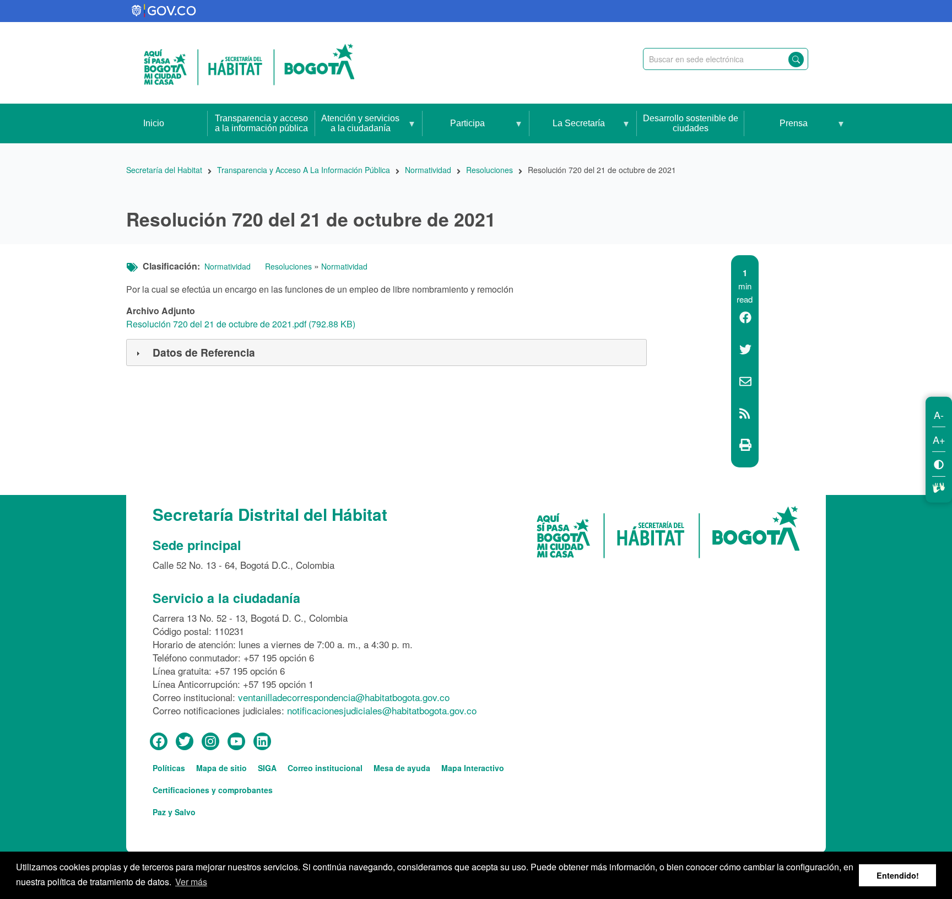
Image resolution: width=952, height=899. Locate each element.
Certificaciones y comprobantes (213, 789)
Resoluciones (288, 266)
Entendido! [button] (898, 875)
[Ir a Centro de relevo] (938, 485)
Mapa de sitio (221, 767)
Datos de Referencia (204, 352)
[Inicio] (249, 62)
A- (939, 414)
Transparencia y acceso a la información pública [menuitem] (261, 123)
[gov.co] (164, 11)
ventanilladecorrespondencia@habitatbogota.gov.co (344, 697)
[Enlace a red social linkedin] (262, 742)
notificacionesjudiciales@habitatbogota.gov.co (382, 710)
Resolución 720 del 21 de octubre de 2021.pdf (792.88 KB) (240, 323)
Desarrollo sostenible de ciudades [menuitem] (690, 123)
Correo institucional (325, 767)
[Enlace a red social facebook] (158, 742)
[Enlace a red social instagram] (210, 742)
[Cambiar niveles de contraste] (938, 463)
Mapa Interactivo (472, 767)
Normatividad (227, 266)
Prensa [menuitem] (776, 131)
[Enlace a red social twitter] (184, 742)
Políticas (169, 767)
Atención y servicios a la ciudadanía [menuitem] (357, 128)
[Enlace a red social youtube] (236, 742)
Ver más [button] (191, 881)
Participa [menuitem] (454, 131)
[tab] (386, 352)
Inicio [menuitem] (153, 123)
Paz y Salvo (174, 811)
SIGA (267, 767)
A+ (939, 439)
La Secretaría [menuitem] (567, 131)
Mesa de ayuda (402, 767)
